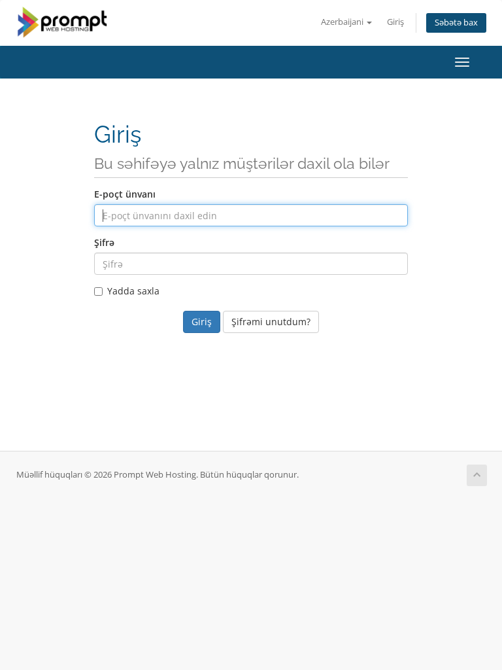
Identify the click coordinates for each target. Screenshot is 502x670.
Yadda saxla (133, 291)
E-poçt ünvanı (125, 194)
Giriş (395, 21)
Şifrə (104, 242)
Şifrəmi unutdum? (270, 321)
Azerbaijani (343, 21)
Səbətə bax (456, 22)
